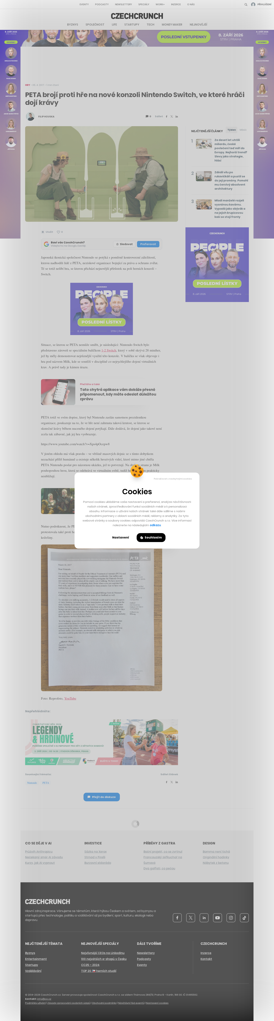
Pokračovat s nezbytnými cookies (173, 478)
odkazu (155, 525)
